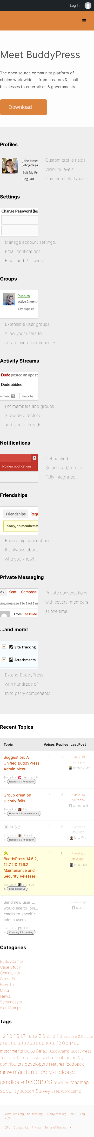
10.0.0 (50, 1043)
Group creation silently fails (17, 798)
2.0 (42, 1036)
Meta (4, 990)
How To (7, 984)
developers (36, 1064)
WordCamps (10, 1007)
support (27, 1091)
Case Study (10, 967)
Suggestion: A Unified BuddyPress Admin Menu (21, 763)
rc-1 (52, 1072)
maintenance (30, 1071)
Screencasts (11, 1002)
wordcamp (71, 1091)
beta (29, 1050)
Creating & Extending (21, 932)
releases (39, 1081)
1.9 (35, 1036)
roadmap (79, 1082)
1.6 (16, 1036)
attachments (11, 1051)
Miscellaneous (17, 888)
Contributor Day (69, 1057)
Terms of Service (56, 1127)
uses (55, 1091)
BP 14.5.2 (12, 827)
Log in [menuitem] (75, 5)
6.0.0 (22, 1043)
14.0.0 (74, 1043)
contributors (12, 1064)
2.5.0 (74, 1036)
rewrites (61, 1082)
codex (47, 1057)
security (9, 1091)
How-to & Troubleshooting (24, 813)
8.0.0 (40, 1043)
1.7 (23, 1036)
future (6, 1072)
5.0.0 (12, 1043)
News (5, 996)
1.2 (3, 1036)
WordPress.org (14, 1114)
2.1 (48, 1036)
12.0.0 (62, 1043)
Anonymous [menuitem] (87, 5)
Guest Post (10, 978)
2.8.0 (3, 1044)
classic (33, 1057)
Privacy (36, 1127)
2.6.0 (82, 1036)
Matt (73, 1114)
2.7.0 (90, 1036)
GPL (7, 1127)
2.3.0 (57, 1036)
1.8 (29, 1036)
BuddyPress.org (8, 20)
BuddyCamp (58, 1051)
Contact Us (21, 1127)
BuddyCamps (12, 961)
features (56, 1064)
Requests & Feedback (21, 781)
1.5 (10, 1036)
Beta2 (41, 1051)
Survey (43, 1091)
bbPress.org (35, 1114)
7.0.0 (31, 1043)
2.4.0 (66, 1036)
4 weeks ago (78, 902)
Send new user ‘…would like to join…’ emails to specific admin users (21, 911)
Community (10, 972)
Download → (23, 107)
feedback (74, 1064)
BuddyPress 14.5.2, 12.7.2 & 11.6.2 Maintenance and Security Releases (21, 867)
